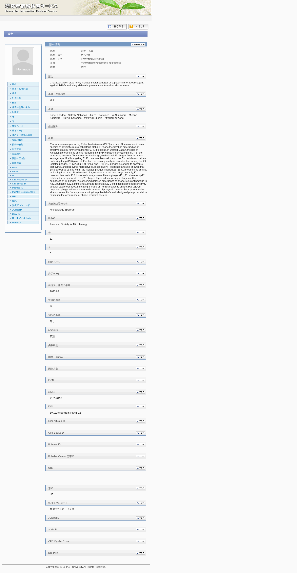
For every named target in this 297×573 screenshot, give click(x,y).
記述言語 (16, 149)
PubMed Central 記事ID (23, 192)
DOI (14, 175)
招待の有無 (17, 144)
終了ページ (17, 130)
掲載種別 (16, 154)
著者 (14, 93)
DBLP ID (16, 222)
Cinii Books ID (19, 183)
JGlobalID (17, 210)
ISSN (14, 167)
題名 (14, 84)
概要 (14, 102)
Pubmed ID (17, 187)
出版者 (15, 112)
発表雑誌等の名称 (21, 107)
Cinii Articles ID (19, 179)
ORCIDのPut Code (21, 218)
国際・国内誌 (18, 158)
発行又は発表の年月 (22, 135)
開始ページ (17, 126)
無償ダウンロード (21, 205)
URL (14, 196)
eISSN (15, 171)
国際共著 (16, 163)
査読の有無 (17, 140)
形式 (14, 200)
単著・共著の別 (20, 88)
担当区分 (16, 98)
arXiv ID (16, 214)
